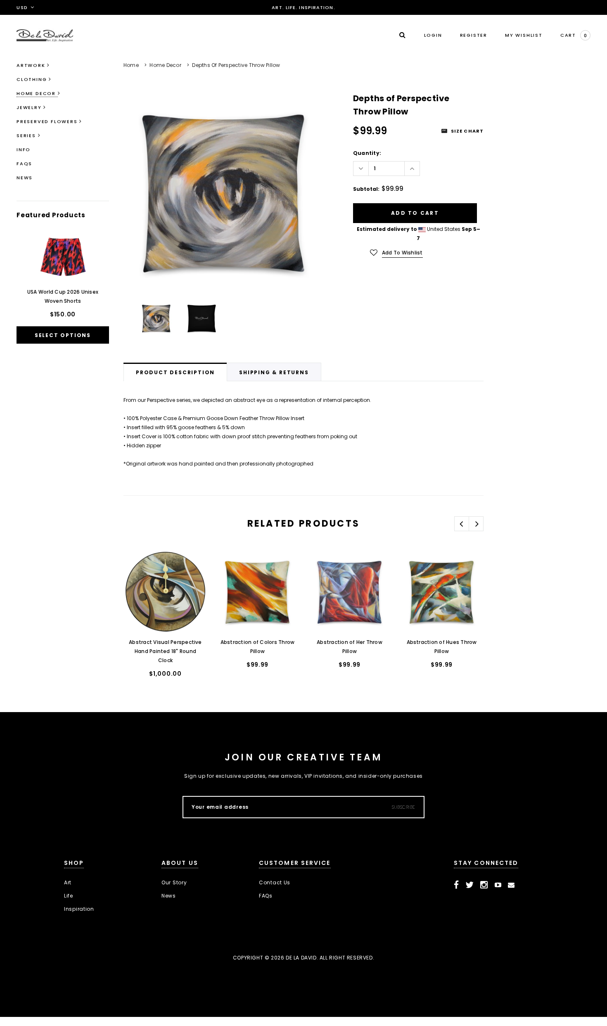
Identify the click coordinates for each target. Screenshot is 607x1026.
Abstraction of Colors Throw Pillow (257, 647)
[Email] (511, 885)
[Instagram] (484, 885)
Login (433, 35)
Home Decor (165, 65)
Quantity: (367, 153)
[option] (223, 192)
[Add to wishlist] (138, 565)
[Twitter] (469, 885)
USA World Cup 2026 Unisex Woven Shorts (62, 296)
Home (131, 65)
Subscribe (403, 807)
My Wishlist (524, 35)
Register (473, 35)
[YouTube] (498, 885)
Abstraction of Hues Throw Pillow (442, 647)
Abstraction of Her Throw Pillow (349, 647)
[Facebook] (456, 885)
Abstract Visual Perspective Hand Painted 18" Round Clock (165, 651)
